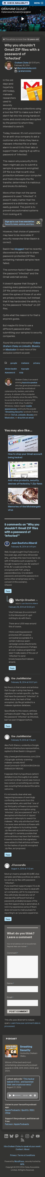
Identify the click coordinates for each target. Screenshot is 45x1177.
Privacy (36, 363)
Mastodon (10, 349)
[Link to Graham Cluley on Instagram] (27, 1136)
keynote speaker (29, 382)
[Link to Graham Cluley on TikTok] (32, 1136)
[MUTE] (31, 1095)
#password (10, 372)
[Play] (10, 1095)
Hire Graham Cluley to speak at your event (22, 1146)
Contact (19, 1149)
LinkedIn (22, 414)
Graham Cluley (21, 62)
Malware (25, 363)
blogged (19, 248)
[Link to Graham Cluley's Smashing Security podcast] (22, 1136)
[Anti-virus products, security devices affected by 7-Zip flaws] (26, 469)
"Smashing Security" (14, 411)
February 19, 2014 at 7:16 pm (23, 740)
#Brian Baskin (11, 368)
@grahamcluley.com (26, 68)
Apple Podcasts (12, 1110)
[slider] (17, 1095)
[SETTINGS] (35, 1095)
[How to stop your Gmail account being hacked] (26, 443)
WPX (22, 1164)
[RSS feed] (22, 1139)
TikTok (14, 414)
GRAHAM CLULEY (14, 9)
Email (10, 997)
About (27, 1149)
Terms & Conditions (26, 1155)
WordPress (19, 1161)
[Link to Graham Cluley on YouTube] (38, 1136)
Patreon (9, 1124)
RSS (32, 1110)
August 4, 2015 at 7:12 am (22, 868)
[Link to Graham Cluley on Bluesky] (11, 1136)
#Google (25, 368)
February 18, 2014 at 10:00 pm (22, 607)
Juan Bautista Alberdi (24, 542)
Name (10, 983)
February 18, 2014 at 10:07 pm (24, 682)
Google (13, 363)
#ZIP (21, 372)
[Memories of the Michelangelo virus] (26, 496)
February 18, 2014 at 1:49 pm (23, 546)
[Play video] (23, 19)
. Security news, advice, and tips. (20, 222)
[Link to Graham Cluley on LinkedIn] (6, 1136)
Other (8, 1113)
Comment (12, 953)
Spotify (24, 1110)
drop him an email (26, 417)
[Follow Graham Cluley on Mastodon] (17, 1136)
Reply (8, 591)
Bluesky (36, 346)
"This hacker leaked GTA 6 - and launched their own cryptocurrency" (20, 1082)
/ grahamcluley (24, 71)
